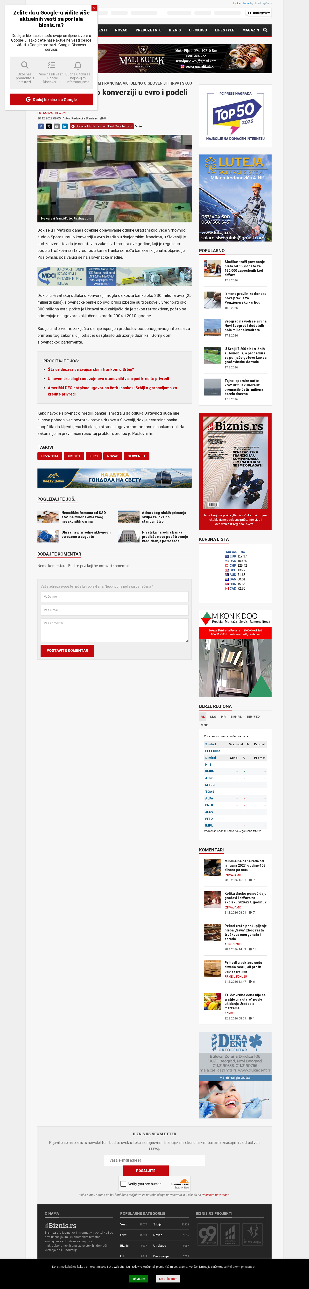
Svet (123, 1235)
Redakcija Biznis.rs (84, 118)
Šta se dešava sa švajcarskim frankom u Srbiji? (91, 369)
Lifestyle (224, 30)
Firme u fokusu (236, 976)
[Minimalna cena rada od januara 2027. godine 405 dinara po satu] (212, 867)
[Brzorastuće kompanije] (230, 1234)
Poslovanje (161, 1256)
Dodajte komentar (59, 554)
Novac (121, 30)
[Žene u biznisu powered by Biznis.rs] (252, 1234)
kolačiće (71, 1266)
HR (223, 716)
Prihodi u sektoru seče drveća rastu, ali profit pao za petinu (243, 967)
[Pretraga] (265, 30)
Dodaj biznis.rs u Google (54, 99)
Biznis (175, 30)
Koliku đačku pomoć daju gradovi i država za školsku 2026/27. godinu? (246, 898)
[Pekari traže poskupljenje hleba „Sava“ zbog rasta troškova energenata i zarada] (212, 932)
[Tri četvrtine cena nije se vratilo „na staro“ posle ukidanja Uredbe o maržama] (212, 1001)
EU (39, 113)
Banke (229, 1013)
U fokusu (198, 30)
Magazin (250, 30)
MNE (204, 725)
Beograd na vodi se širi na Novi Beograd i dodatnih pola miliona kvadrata (246, 325)
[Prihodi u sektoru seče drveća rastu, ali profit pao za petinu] (212, 968)
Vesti (101, 30)
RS (203, 716)
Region (60, 113)
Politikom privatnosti (215, 1195)
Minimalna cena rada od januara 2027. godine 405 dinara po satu (245, 865)
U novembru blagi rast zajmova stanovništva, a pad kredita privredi (108, 378)
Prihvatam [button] (138, 1279)
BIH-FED (253, 716)
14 (254, 949)
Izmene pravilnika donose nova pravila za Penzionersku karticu (246, 298)
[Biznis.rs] (60, 1225)
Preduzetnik (148, 30)
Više (138, 126)
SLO (213, 716)
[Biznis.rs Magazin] (235, 462)
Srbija (157, 1224)
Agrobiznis (233, 944)
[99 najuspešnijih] (207, 1234)
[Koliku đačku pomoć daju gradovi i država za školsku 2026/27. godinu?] (212, 899)
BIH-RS (236, 716)
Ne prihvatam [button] (168, 1279)
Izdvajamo (233, 875)
